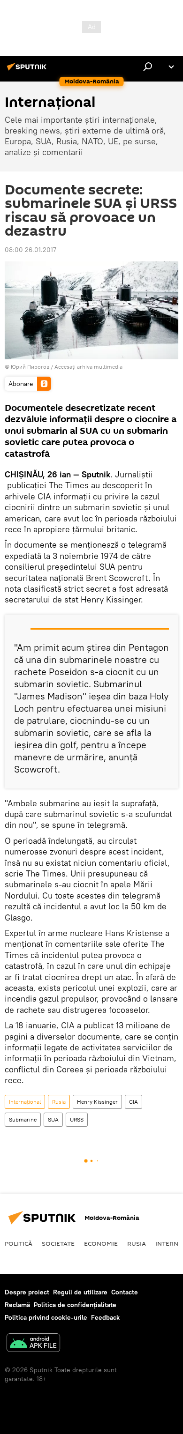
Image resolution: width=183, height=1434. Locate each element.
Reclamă (17, 1304)
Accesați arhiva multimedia (88, 366)
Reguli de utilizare (80, 1292)
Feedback (105, 1317)
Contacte (124, 1292)
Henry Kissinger (97, 1101)
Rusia (59, 1101)
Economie (101, 1243)
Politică (18, 1243)
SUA (53, 1119)
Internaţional (25, 1101)
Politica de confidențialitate (75, 1304)
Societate (58, 1243)
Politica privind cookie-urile (46, 1317)
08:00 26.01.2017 (30, 249)
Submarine (23, 1119)
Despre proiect (27, 1292)
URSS (77, 1119)
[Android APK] (33, 1343)
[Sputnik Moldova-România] (28, 70)
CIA (133, 1101)
